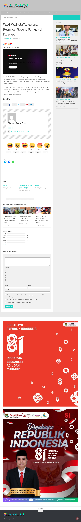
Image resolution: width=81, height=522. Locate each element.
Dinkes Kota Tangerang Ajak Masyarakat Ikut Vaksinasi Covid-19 (25, 218)
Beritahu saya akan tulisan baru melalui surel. (19, 302)
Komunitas (27, 13)
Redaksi (40, 508)
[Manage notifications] (77, 518)
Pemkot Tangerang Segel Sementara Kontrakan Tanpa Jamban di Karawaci (25, 185)
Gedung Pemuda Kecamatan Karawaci (13, 199)
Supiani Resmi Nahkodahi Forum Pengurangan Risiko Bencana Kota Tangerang (65, 103)
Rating (7, 267)
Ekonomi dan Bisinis (54, 13)
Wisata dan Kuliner (37, 13)
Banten (12, 13)
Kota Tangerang (8, 17)
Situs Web (7, 290)
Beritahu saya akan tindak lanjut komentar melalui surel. (22, 299)
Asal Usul (19, 13)
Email (30, 285)
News (16, 17)
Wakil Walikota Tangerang (28, 199)
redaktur (8, 38)
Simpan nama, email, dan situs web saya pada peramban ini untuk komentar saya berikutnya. (26, 296)
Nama (7, 285)
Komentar (8, 256)
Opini (45, 13)
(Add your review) (7, 245)
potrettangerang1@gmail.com (20, 131)
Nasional (5, 13)
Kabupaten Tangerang (61, 79)
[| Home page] (16, 5)
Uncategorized (59, 59)
